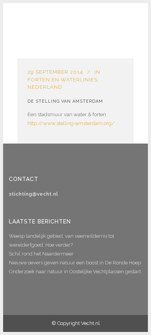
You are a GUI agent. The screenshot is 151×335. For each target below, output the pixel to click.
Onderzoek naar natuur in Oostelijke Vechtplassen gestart (75, 271)
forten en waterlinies (62, 80)
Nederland (44, 87)
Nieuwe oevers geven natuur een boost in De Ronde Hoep (75, 263)
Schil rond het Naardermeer (41, 254)
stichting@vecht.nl (33, 194)
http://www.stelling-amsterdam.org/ (71, 123)
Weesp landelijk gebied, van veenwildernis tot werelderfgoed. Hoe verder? (61, 240)
